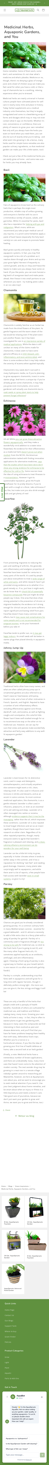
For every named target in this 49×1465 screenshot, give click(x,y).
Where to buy (10, 1331)
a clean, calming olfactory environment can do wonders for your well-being (24, 845)
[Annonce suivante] (44, 3)
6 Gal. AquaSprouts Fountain (34, 1257)
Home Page (9, 1310)
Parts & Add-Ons (12, 1378)
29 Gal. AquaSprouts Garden (12, 1257)
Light (7, 1362)
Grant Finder (10, 1337)
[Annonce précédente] (4, 3)
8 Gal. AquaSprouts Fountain (11, 1223)
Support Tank (10, 1326)
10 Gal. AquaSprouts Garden (35, 1223)
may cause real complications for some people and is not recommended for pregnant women (24, 620)
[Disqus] (24, 1149)
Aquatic (8, 1373)
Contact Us (9, 1315)
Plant (7, 1368)
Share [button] (7, 1110)
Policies (8, 1342)
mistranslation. (11, 477)
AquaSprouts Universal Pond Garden (13, 1289)
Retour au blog (26, 1115)
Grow (7, 1357)
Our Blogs (9, 1320)
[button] (4, 10)
